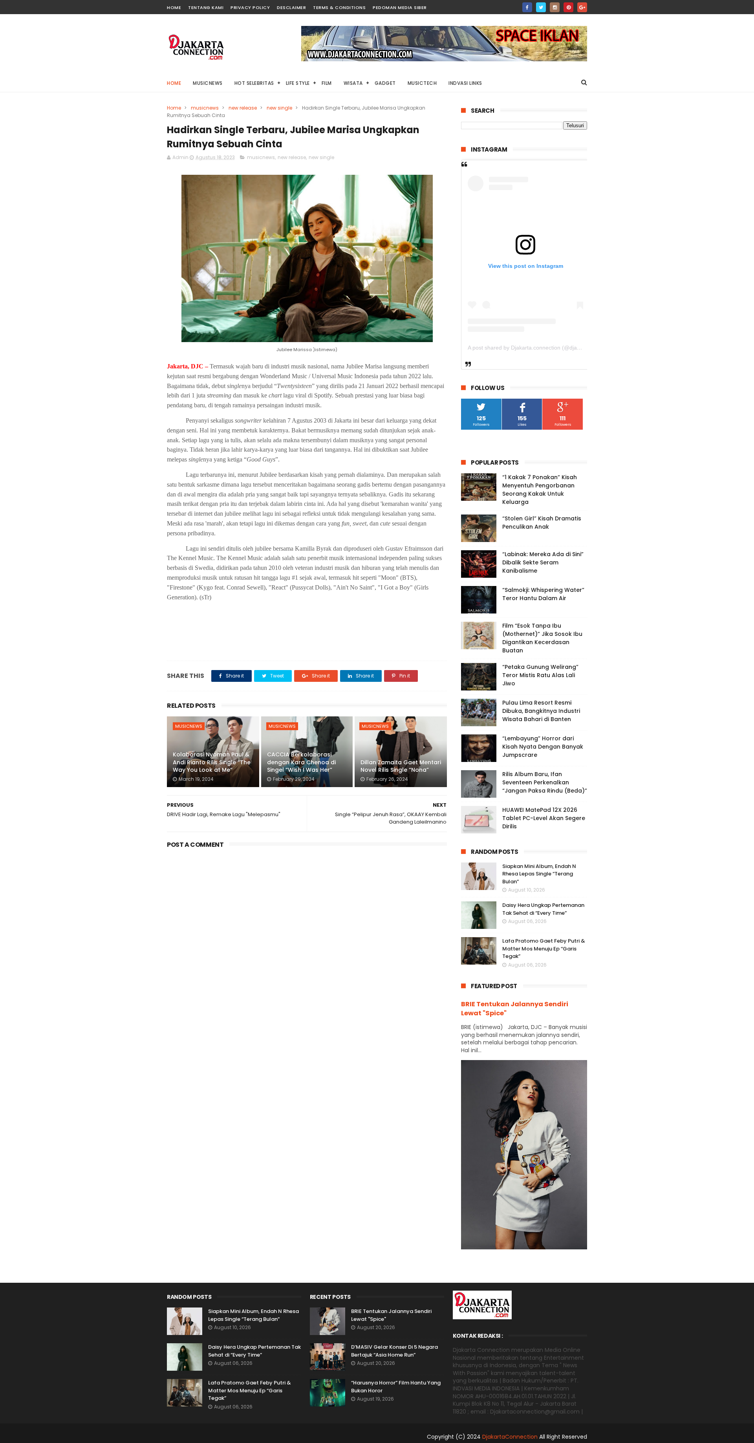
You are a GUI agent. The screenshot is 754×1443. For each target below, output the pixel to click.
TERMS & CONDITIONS (339, 7)
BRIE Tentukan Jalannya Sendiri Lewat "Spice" (514, 1009)
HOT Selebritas (254, 83)
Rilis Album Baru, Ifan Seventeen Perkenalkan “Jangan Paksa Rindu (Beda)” (544, 782)
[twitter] (541, 7)
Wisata (353, 83)
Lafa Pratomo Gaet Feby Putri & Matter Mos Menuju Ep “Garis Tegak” (543, 948)
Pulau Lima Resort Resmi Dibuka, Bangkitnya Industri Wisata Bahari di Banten (541, 711)
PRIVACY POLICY (250, 7)
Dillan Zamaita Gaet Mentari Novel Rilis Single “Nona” (401, 766)
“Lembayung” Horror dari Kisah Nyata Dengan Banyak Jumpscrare (542, 746)
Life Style (298, 83)
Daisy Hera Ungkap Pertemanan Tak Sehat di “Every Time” (543, 909)
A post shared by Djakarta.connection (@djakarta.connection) (544, 347)
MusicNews (208, 83)
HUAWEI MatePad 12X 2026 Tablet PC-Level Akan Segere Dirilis (543, 818)
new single (279, 107)
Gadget (385, 83)
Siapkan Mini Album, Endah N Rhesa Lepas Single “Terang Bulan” (539, 874)
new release (243, 107)
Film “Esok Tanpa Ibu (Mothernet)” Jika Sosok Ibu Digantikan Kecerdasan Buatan (542, 638)
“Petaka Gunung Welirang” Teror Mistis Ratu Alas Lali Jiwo (540, 675)
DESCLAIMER (291, 7)
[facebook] (527, 7)
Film (327, 83)
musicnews (205, 107)
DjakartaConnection (510, 1437)
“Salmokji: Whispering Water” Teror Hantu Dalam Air (543, 594)
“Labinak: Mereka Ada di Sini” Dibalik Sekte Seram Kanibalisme (543, 562)
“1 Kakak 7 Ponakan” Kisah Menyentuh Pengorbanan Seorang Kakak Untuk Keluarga (539, 489)
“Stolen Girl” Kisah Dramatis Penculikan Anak (541, 523)
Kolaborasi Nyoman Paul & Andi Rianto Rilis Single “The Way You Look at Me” (212, 762)
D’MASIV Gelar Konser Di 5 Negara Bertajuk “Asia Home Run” (394, 1351)
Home (174, 83)
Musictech (422, 83)
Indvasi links (465, 83)
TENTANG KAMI (205, 7)
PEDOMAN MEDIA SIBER (400, 7)
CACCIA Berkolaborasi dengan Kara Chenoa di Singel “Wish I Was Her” (301, 762)
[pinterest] (568, 7)
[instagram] (555, 7)
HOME (174, 7)
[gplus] (582, 7)
